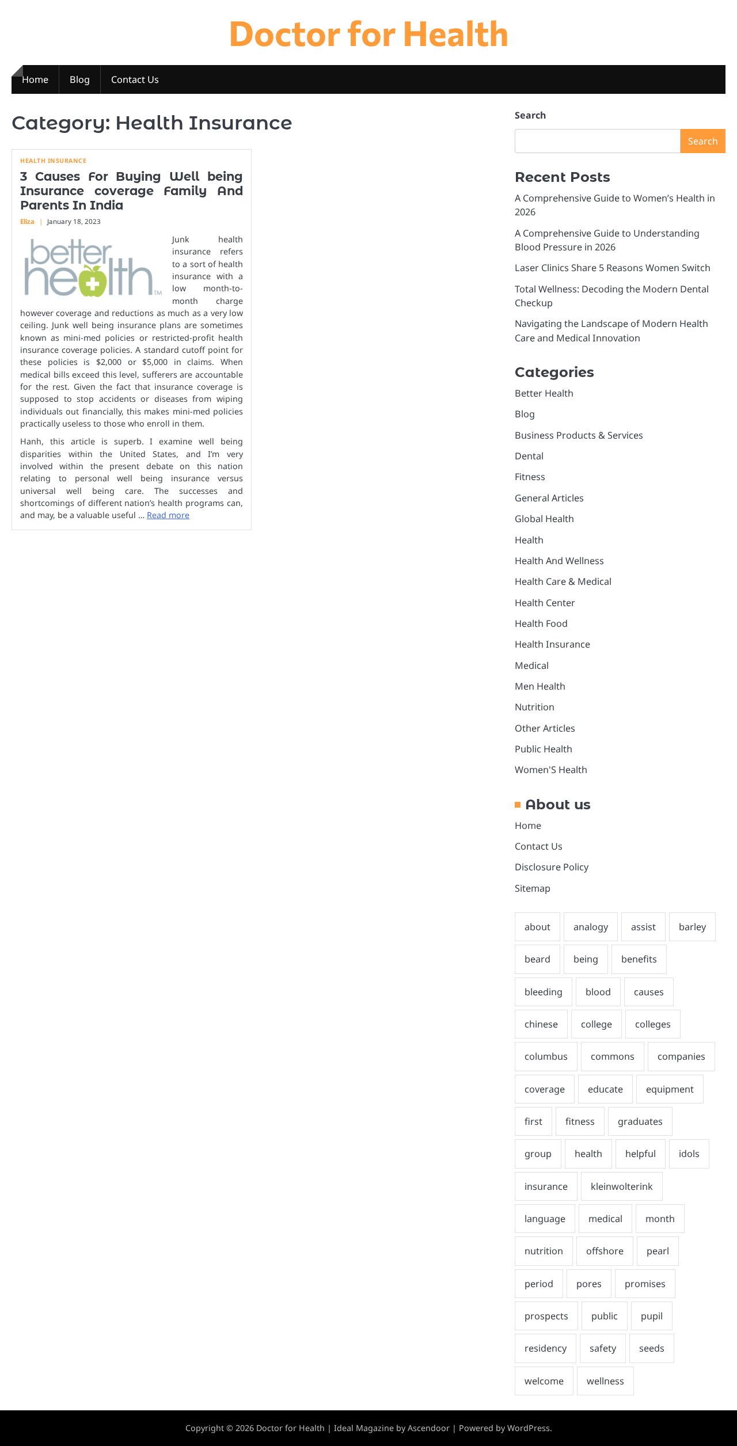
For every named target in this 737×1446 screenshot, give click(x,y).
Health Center (545, 602)
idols (689, 1153)
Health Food (541, 623)
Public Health (543, 749)
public (604, 1316)
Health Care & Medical (563, 581)
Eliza (27, 221)
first (533, 1121)
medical (605, 1218)
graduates (640, 1121)
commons (613, 1056)
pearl (658, 1251)
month (660, 1218)
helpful (640, 1153)
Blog (80, 79)
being (585, 959)
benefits (639, 959)
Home (35, 79)
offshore (605, 1251)
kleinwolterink (622, 1186)
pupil (652, 1316)
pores (589, 1283)
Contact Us (135, 79)
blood (598, 991)
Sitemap (532, 888)
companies (681, 1056)
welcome (544, 1381)
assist (643, 926)
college (596, 1024)
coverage (545, 1089)
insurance (546, 1186)
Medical (532, 665)
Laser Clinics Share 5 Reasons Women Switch (613, 267)
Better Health (544, 393)
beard (537, 959)
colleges (653, 1024)
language (545, 1218)
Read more (168, 514)
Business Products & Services (579, 435)
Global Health (544, 518)
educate (605, 1089)
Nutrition (534, 707)
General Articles (549, 498)
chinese (541, 1024)
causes (649, 991)
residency (546, 1348)
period (539, 1283)
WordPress (528, 1427)
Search (530, 115)
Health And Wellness (559, 560)
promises (645, 1283)
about (537, 926)
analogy (590, 926)
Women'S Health (551, 769)
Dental (529, 456)
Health (529, 540)
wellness (605, 1381)
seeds (651, 1348)
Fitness (530, 476)
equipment (670, 1089)
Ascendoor (429, 1427)
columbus (546, 1056)
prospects (546, 1316)
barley (692, 926)
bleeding (544, 991)
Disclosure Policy (551, 867)
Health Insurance (53, 161)
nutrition (544, 1251)
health (588, 1153)
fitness (580, 1121)
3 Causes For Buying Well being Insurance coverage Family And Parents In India (131, 190)
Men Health (540, 686)
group (538, 1153)
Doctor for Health (369, 32)
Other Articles (545, 728)
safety (603, 1348)
